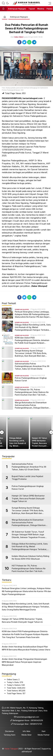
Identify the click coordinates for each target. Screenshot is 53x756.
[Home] (3, 8)
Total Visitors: (13, 690)
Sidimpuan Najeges (19, 17)
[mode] (7, 3)
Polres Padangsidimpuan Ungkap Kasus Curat (31, 379)
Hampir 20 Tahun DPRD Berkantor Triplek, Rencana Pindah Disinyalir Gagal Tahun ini (39, 442)
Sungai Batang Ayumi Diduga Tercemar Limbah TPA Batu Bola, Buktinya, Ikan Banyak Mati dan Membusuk (31, 353)
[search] (3, 3)
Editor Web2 (18, 37)
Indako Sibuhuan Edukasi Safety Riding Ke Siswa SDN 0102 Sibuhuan (30, 557)
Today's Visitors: (14, 685)
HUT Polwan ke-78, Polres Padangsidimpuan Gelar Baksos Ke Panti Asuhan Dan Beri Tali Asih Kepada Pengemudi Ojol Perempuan (32, 392)
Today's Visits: (13, 682)
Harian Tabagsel (11, 748)
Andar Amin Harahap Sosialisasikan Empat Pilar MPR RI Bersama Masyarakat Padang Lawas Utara (26, 648)
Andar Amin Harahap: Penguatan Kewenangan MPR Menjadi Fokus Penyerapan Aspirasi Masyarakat (24, 662)
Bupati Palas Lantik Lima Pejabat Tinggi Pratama (27, 477)
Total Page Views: (15, 693)
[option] (18, 433)
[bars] (49, 3)
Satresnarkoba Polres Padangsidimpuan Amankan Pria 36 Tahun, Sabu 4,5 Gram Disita (32, 366)
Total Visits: (12, 688)
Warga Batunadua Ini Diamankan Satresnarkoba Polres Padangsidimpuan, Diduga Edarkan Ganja (32, 405)
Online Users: (12, 679)
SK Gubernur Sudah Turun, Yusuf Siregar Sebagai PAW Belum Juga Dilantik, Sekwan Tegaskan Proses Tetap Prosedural (28, 535)
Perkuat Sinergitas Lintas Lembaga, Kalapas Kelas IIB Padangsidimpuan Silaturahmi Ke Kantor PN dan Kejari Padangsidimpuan (32, 314)
